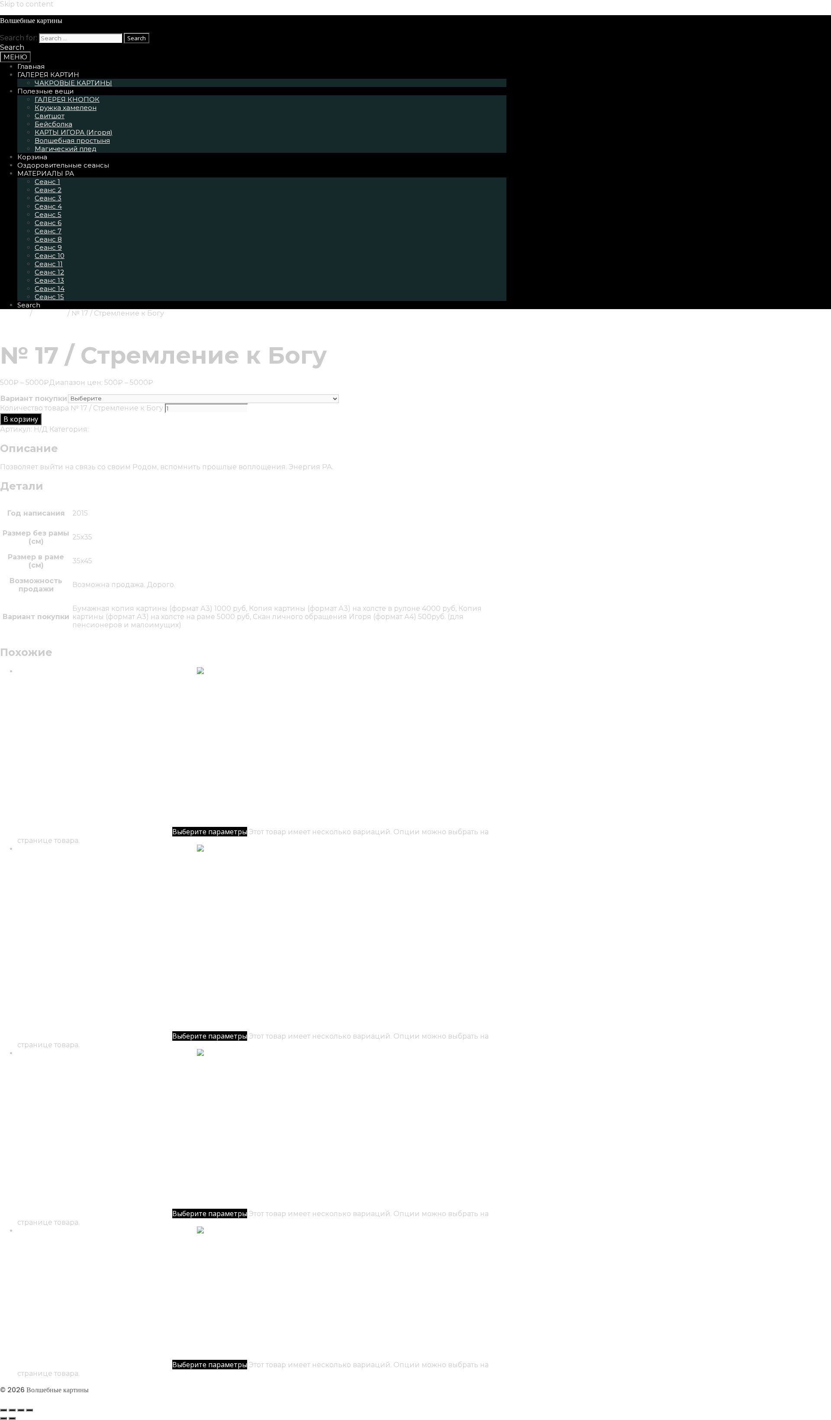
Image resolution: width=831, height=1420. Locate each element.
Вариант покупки (33, 398)
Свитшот (49, 116)
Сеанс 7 (48, 231)
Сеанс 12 (49, 272)
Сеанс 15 (49, 297)
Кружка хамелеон (66, 107)
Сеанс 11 (49, 264)
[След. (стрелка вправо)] (12, 1418)
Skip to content (27, 4)
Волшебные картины (31, 21)
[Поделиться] (20, 1410)
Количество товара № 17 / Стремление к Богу (81, 408)
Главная (31, 66)
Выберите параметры (209, 831)
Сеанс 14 (49, 288)
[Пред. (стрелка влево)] (3, 1418)
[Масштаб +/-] (3, 1410)
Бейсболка (53, 124)
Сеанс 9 (48, 247)
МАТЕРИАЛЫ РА (45, 173)
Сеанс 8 (48, 239)
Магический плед (66, 149)
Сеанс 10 (49, 256)
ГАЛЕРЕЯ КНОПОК (67, 99)
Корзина (32, 157)
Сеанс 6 (48, 223)
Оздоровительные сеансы (63, 165)
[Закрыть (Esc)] (29, 1410)
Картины (50, 313)
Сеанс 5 (48, 214)
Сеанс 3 (48, 198)
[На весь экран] (12, 1410)
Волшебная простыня (72, 140)
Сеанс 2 (48, 190)
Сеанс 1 (47, 182)
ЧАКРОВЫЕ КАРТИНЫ (73, 83)
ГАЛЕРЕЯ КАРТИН (48, 75)
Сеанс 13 (49, 280)
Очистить (356, 398)
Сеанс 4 (48, 206)
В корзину (20, 419)
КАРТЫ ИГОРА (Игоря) (74, 132)
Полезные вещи (45, 91)
